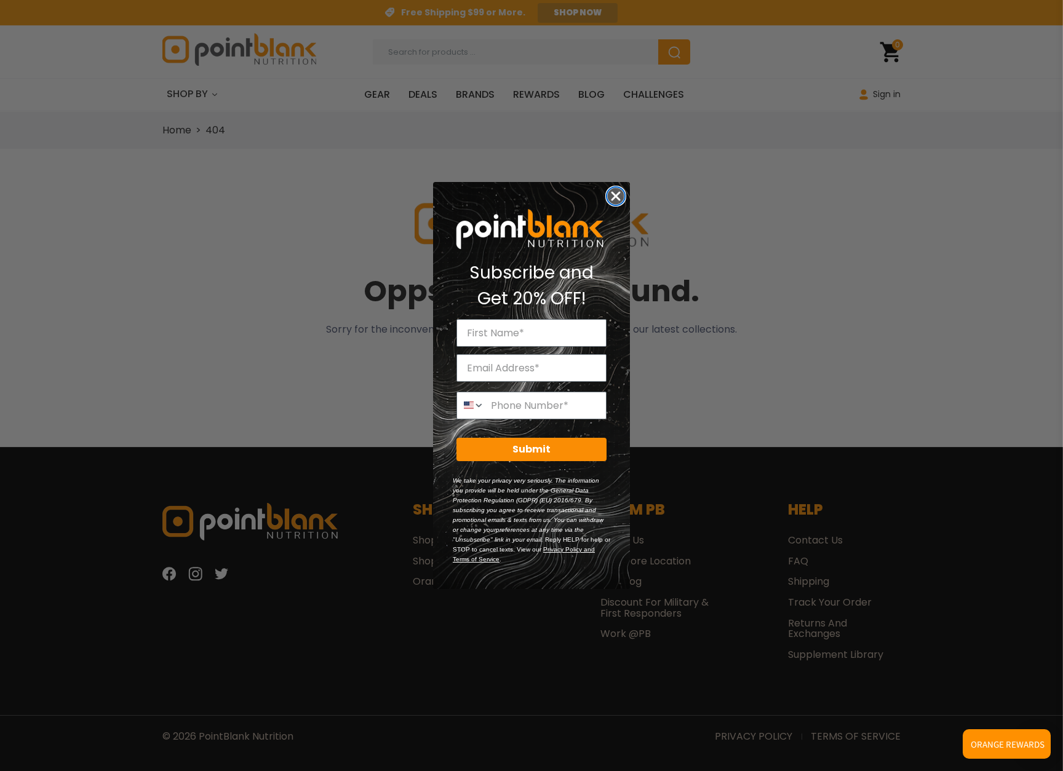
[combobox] (471, 405)
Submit (531, 449)
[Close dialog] (616, 196)
